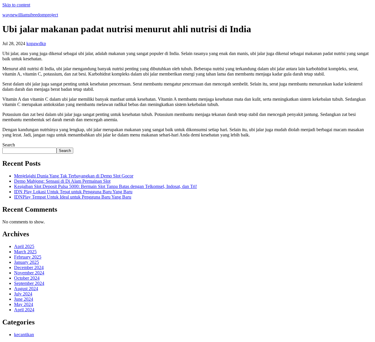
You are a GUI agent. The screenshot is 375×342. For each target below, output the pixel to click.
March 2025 (25, 251)
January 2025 (26, 262)
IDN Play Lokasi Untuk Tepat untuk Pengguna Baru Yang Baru (73, 191)
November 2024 (29, 272)
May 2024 (23, 304)
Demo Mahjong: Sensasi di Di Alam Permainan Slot (62, 181)
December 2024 (29, 267)
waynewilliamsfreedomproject (30, 14)
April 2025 (24, 246)
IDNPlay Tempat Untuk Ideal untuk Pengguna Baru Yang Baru (72, 196)
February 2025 (27, 256)
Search (8, 144)
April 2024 (24, 309)
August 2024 (26, 288)
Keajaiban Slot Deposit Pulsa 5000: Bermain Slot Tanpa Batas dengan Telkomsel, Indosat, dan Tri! (105, 186)
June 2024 (23, 299)
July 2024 (23, 293)
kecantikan (24, 334)
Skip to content (16, 4)
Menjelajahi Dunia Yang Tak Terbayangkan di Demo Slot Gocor (73, 175)
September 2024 (29, 283)
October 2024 (27, 278)
